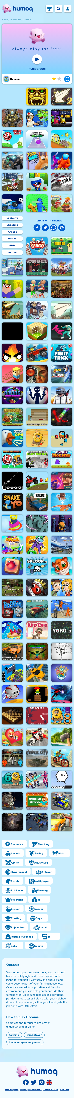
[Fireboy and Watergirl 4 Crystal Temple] (12, 758)
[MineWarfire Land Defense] (36, 651)
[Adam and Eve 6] (12, 780)
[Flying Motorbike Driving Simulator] (36, 737)
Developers (11, 1089)
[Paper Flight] (61, 310)
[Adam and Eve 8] (61, 715)
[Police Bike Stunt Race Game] (61, 801)
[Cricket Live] (61, 374)
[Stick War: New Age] (36, 395)
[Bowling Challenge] (36, 139)
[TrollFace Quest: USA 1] (12, 801)
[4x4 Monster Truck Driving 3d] (12, 161)
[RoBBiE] (12, 609)
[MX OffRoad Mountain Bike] (61, 758)
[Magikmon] (61, 481)
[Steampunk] (12, 118)
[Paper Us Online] (61, 651)
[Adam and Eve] (36, 438)
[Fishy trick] (61, 353)
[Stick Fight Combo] (61, 182)
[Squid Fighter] (61, 331)
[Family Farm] (61, 203)
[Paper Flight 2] (61, 96)
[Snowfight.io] (12, 523)
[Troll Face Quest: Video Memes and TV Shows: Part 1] (36, 310)
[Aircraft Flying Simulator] (61, 545)
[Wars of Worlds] (36, 822)
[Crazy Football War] (12, 203)
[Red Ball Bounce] (61, 139)
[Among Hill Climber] (36, 481)
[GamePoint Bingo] (36, 246)
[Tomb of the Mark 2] (36, 96)
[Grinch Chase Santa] (12, 182)
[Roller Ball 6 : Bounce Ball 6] (12, 459)
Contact (64, 1089)
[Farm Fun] (12, 737)
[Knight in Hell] (36, 715)
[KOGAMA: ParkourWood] (12, 374)
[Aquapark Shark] (12, 630)
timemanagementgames (24, 1042)
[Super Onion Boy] (61, 246)
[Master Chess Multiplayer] (12, 715)
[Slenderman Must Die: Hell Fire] (12, 822)
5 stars (59, 79)
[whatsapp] (53, 228)
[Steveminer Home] (36, 417)
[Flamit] (12, 353)
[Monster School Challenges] (36, 801)
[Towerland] (61, 523)
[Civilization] (12, 587)
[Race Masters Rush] (12, 545)
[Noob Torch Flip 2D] (12, 289)
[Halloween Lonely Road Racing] (36, 609)
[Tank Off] (36, 758)
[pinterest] (61, 228)
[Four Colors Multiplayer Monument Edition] (61, 673)
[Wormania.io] (61, 417)
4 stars (54, 79)
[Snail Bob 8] (12, 417)
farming (14, 1035)
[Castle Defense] (61, 267)
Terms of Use (50, 1089)
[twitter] (45, 228)
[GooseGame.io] (12, 438)
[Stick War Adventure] (12, 331)
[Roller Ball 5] (12, 139)
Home (5, 19)
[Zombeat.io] (36, 523)
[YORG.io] (61, 630)
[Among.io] (61, 161)
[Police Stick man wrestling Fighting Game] (36, 289)
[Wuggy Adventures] (36, 182)
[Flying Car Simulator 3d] (36, 673)
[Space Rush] (61, 118)
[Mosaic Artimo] (61, 566)
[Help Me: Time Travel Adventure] (61, 587)
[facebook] (37, 228)
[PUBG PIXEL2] (61, 395)
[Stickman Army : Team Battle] (36, 459)
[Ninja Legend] (61, 694)
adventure (15, 19)
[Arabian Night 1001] (61, 289)
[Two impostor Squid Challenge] (61, 438)
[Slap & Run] (36, 203)
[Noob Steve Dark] (36, 267)
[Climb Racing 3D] (36, 353)
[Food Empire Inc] (12, 267)
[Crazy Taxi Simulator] (61, 822)
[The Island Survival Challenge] (61, 737)
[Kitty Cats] (36, 630)
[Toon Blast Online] (36, 161)
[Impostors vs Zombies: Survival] (36, 545)
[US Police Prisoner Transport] (61, 609)
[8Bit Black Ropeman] (12, 481)
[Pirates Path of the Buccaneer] (12, 310)
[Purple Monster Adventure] (61, 459)
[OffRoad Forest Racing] (36, 502)
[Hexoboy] (61, 780)
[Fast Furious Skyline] (12, 673)
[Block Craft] (36, 331)
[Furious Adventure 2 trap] (36, 694)
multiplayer (34, 1035)
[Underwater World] (12, 566)
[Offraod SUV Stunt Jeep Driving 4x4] (12, 651)
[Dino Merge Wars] (61, 502)
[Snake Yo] (12, 502)
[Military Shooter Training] (36, 374)
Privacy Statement (31, 1089)
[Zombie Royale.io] (36, 118)
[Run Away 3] (12, 694)
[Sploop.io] (36, 566)
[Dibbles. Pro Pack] (36, 587)
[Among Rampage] (12, 395)
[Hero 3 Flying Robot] (36, 780)
